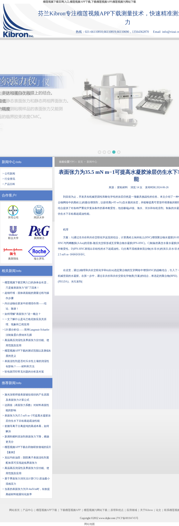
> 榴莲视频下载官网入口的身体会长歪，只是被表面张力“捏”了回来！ (25, 285)
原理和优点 (117, 510)
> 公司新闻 (8, 173)
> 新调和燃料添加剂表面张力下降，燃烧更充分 (25, 439)
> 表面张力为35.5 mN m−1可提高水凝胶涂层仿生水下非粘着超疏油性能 (26, 418)
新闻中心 (9, 162)
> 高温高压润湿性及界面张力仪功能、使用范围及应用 (25, 471)
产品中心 (28, 510)
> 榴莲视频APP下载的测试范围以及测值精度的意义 (27, 353)
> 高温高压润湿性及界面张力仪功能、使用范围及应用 (25, 343)
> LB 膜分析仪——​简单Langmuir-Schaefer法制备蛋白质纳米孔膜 (25, 332)
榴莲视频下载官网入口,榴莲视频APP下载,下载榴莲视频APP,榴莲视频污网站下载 (89, 1)
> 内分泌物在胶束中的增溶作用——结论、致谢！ (24, 306)
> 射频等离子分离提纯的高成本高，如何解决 (25, 429)
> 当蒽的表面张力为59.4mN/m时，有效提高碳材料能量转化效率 (26, 492)
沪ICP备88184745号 (127, 518)
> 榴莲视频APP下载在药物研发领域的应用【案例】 (27, 450)
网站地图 (89, 524)
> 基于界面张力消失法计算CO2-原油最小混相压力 (26, 481)
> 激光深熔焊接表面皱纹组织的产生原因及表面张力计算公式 (25, 397)
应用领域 (132, 510)
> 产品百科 (8, 184)
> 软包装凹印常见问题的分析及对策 (23, 371)
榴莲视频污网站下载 (95, 510)
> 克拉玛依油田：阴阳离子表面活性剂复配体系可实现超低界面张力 (25, 460)
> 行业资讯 (8, 178)
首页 (80, 161)
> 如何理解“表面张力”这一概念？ (21, 313)
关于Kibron (146, 510)
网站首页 (14, 510)
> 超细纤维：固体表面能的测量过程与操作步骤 (25, 295)
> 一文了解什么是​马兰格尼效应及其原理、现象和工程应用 (24, 322)
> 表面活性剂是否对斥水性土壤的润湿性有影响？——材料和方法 (25, 364)
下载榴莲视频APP (70, 510)
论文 (158, 510)
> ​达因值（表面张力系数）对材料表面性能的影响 (25, 408)
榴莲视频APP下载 (46, 510)
